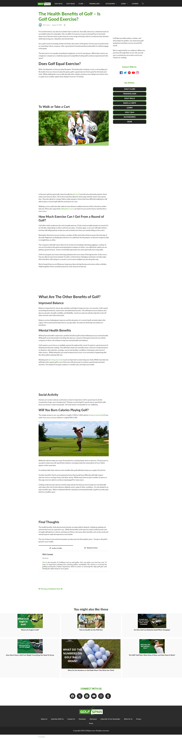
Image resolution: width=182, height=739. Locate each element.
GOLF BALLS (129, 98)
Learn (123, 3)
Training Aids (94, 3)
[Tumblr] (108, 696)
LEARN (130, 108)
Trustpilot (41, 737)
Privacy (138, 719)
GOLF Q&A (129, 112)
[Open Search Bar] (142, 4)
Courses (135, 3)
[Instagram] (101, 696)
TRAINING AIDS (129, 94)
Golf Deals (70, 3)
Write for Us (128, 719)
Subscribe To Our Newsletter (110, 719)
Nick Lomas (46, 25)
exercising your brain (55, 360)
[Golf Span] (45, 3)
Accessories (110, 3)
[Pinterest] (87, 696)
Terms (91, 723)
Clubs (81, 3)
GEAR (129, 122)
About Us (44, 719)
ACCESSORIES (129, 117)
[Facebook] (72, 696)
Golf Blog (59, 3)
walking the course (67, 209)
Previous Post (46, 589)
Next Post (56, 589)
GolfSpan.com (90, 731)
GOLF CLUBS (129, 89)
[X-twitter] (79, 696)
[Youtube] (94, 696)
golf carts (76, 194)
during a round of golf (96, 415)
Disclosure (93, 719)
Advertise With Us (57, 719)
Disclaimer (82, 719)
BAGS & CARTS (129, 103)
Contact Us (71, 719)
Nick (44, 562)
